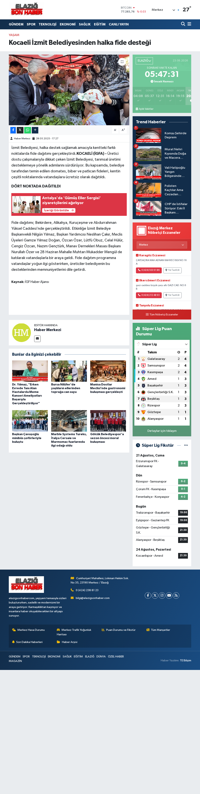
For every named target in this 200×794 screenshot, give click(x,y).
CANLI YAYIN (119, 24)
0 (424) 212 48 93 (150, 295)
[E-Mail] (37, 339)
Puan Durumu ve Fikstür (121, 629)
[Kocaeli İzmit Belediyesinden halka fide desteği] (69, 90)
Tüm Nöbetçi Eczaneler (163, 314)
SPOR (31, 24)
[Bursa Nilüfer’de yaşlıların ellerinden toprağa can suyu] (69, 371)
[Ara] (183, 24)
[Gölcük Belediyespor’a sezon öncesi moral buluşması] (108, 420)
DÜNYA (101, 656)
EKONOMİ (68, 24)
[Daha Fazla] (35, 130)
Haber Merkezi (22, 138)
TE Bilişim (185, 660)
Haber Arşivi (69, 642)
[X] (155, 595)
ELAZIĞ (89, 656)
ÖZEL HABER (116, 656)
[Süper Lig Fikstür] (186, 445)
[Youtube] (169, 595)
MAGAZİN (15, 661)
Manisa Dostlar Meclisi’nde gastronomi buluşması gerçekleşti (107, 388)
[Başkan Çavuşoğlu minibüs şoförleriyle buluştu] (30, 420)
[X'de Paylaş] (20, 130)
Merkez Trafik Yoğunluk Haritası (74, 632)
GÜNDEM (16, 24)
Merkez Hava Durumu (31, 629)
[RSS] (176, 595)
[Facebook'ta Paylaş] (13, 130)
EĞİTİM (99, 24)
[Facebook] (148, 595)
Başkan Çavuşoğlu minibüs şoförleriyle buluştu (26, 438)
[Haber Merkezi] (21, 332)
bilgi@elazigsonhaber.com (93, 598)
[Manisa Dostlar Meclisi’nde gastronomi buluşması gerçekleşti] (108, 371)
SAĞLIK (85, 24)
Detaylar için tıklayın (162, 431)
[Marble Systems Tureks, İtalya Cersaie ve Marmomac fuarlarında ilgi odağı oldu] (69, 420)
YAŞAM (14, 35)
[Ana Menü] (188, 24)
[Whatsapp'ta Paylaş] (27, 130)
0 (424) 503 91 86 (150, 270)
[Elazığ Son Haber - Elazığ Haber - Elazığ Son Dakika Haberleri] (26, 10)
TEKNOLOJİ (47, 24)
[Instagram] (162, 595)
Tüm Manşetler (160, 629)
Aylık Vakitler (146, 109)
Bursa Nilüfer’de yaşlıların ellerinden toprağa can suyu (65, 388)
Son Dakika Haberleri (29, 642)
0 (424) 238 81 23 (87, 590)
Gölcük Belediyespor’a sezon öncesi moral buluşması (107, 438)
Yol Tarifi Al (173, 270)
